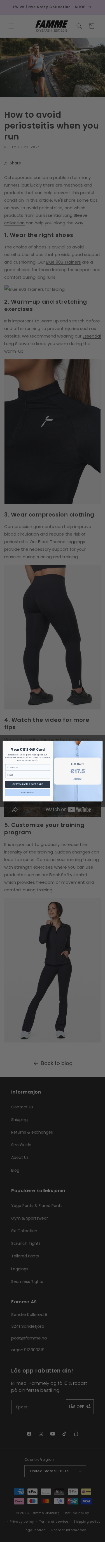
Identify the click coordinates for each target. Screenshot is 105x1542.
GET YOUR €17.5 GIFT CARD (27, 783)
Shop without (27, 792)
